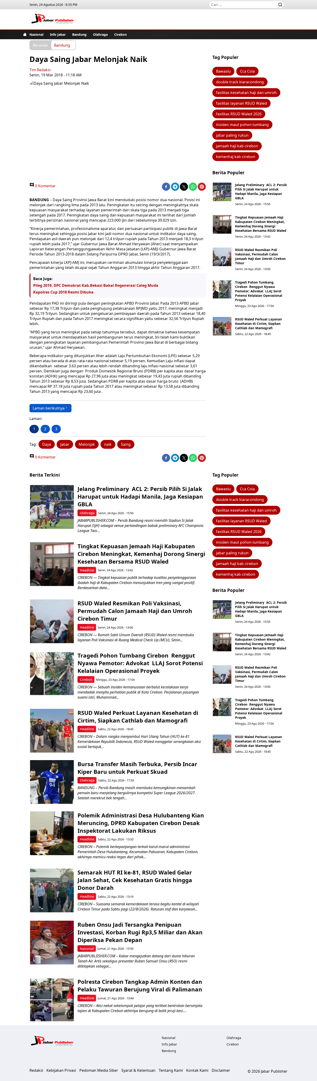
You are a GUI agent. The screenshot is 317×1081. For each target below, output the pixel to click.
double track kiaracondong (240, 81)
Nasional (36, 34)
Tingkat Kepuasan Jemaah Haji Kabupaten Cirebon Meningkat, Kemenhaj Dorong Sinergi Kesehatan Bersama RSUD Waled (260, 224)
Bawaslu (223, 71)
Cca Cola (247, 71)
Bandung (79, 34)
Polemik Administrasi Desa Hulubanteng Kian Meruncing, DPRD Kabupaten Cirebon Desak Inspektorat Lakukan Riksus (141, 822)
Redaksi (36, 1070)
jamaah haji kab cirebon (237, 145)
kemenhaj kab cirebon (235, 156)
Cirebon (120, 34)
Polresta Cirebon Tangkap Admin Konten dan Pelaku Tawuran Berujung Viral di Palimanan (140, 985)
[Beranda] (25, 34)
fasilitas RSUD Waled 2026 (239, 113)
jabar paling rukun (232, 135)
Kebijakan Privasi (61, 1070)
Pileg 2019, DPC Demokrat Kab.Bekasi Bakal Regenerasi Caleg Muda (95, 285)
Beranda (40, 45)
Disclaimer (221, 1070)
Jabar (64, 444)
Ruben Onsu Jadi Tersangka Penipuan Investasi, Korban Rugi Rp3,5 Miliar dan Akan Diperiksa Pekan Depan (140, 932)
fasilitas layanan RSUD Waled (241, 103)
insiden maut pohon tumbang (242, 124)
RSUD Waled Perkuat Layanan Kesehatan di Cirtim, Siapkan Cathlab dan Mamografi (258, 323)
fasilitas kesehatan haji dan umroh (246, 92)
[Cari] (280, 4)
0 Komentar (45, 185)
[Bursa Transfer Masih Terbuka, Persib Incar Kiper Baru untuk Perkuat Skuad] (52, 782)
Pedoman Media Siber (98, 1070)
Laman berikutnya (49, 408)
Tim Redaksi (40, 69)
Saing (126, 444)
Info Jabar (58, 34)
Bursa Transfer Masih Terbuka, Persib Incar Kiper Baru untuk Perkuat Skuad (137, 767)
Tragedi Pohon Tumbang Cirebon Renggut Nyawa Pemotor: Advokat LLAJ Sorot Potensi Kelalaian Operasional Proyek (258, 291)
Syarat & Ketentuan (138, 1070)
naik (108, 444)
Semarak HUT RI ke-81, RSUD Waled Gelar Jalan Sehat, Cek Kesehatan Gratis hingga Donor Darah (135, 879)
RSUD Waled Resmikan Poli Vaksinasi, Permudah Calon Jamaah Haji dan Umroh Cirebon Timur (260, 256)
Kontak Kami (197, 1070)
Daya (46, 444)
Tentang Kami (171, 1070)
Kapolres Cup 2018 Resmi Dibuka (63, 292)
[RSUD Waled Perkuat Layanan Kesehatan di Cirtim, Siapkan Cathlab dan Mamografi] (222, 326)
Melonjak (87, 444)
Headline (87, 570)
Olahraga (100, 34)
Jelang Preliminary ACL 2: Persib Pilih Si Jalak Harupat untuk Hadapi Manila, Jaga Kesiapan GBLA (261, 191)
